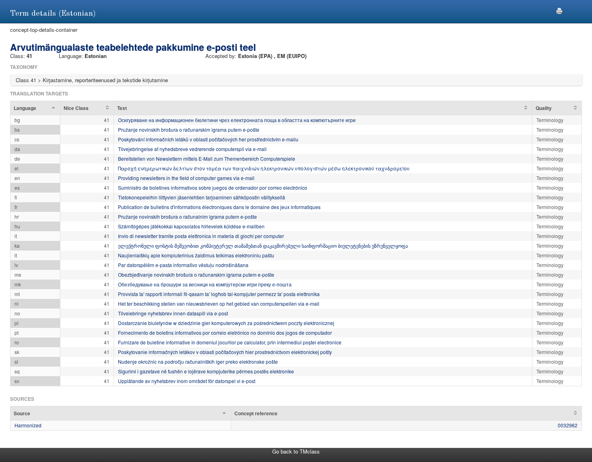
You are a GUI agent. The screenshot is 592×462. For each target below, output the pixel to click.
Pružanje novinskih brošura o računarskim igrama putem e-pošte (188, 129)
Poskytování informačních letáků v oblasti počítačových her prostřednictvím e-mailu (208, 139)
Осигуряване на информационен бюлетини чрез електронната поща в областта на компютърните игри (237, 119)
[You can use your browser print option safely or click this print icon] (559, 10)
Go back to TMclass (296, 451)
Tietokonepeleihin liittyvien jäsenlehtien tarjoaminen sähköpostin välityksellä (201, 197)
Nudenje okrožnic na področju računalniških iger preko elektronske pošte (198, 361)
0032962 (568, 425)
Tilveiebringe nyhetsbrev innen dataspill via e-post (173, 313)
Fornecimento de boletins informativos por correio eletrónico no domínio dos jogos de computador (225, 332)
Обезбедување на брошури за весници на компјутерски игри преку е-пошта (205, 284)
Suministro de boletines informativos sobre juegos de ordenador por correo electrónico (212, 187)
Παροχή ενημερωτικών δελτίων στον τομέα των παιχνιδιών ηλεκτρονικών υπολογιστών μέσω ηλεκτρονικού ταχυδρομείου (264, 168)
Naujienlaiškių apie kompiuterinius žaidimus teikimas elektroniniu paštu (196, 255)
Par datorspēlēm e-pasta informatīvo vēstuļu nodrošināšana (183, 264)
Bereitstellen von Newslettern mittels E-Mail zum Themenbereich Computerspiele (206, 158)
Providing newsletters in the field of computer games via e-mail (186, 177)
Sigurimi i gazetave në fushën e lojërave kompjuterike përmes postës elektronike (206, 371)
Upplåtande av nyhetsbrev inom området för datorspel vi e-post (186, 380)
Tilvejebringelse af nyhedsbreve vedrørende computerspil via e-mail (192, 148)
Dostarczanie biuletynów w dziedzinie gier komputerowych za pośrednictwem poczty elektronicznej (226, 322)
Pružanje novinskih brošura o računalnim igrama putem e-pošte (187, 216)
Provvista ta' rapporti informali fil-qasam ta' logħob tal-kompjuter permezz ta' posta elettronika (219, 293)
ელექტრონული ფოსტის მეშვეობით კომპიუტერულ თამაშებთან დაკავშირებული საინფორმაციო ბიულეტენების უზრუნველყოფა (263, 245)
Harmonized (27, 425)
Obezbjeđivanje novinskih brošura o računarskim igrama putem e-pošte (196, 274)
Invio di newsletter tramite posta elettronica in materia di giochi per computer (201, 235)
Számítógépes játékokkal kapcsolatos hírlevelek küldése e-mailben (191, 226)
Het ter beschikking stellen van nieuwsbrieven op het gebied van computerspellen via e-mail (218, 303)
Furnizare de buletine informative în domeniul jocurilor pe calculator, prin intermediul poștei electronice (230, 342)
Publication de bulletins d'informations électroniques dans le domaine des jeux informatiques (219, 206)
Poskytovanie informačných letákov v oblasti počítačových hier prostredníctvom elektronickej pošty (225, 351)
